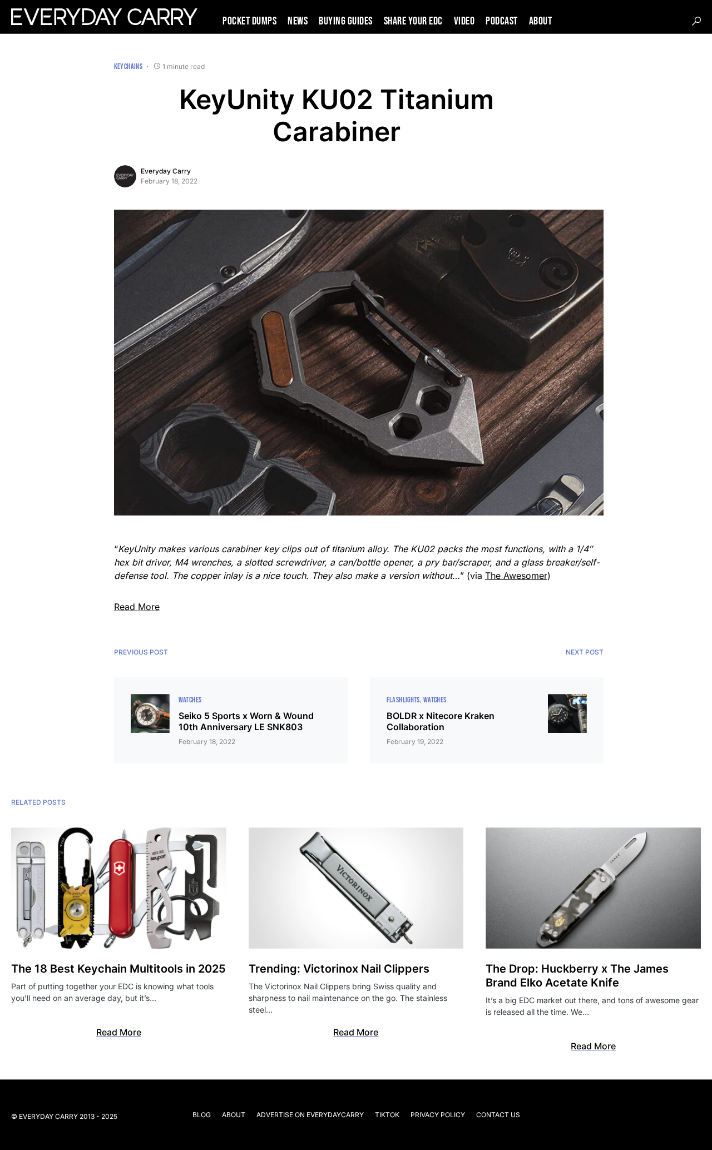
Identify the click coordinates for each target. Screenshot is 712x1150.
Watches (190, 700)
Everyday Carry (166, 171)
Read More (137, 606)
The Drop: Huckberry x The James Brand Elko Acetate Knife (577, 975)
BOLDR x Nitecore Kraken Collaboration (441, 721)
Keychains (128, 66)
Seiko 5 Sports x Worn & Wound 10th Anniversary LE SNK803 (246, 721)
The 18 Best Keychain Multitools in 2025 (118, 968)
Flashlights (403, 700)
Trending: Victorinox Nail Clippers (339, 968)
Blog (201, 1115)
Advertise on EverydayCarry (310, 1115)
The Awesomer (516, 575)
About (233, 1115)
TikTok (387, 1115)
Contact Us (498, 1115)
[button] (696, 21)
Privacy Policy (438, 1115)
